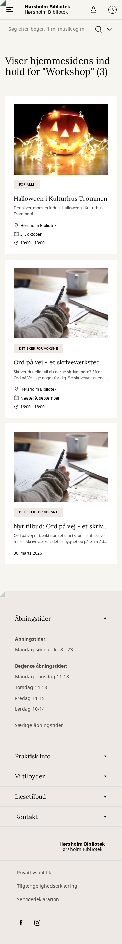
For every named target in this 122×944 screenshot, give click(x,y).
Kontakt (26, 817)
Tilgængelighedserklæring (47, 886)
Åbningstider (33, 618)
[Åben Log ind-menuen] (93, 9)
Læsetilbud (30, 796)
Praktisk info (33, 756)
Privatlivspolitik (34, 872)
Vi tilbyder (30, 776)
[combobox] (61, 29)
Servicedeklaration (38, 899)
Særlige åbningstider (39, 725)
